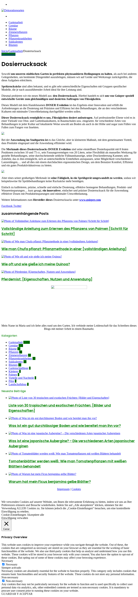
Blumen (13, 44)
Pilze (11, 381)
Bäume (13, 28)
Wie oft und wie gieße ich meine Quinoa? (35, 264)
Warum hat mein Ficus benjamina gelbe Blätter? (50, 481)
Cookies (76, 489)
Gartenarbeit (16, 22)
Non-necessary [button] (9, 577)
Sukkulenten (16, 41)
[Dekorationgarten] (12, 10)
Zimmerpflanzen (18, 32)
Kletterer (14, 371)
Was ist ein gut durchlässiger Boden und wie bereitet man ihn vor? (65, 425)
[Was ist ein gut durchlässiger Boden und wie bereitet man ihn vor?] (53, 418)
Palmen (13, 374)
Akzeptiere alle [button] (35, 514)
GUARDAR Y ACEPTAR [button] (17, 593)
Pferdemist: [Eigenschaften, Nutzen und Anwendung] (46, 279)
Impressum (63, 489)
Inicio (4, 51)
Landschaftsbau (17, 384)
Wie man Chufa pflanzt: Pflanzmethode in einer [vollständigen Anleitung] (63, 249)
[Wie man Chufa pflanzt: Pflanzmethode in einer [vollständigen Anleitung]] (49, 241)
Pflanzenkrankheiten (20, 38)
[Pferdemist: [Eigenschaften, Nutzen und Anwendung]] (38, 271)
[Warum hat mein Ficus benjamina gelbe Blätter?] (42, 474)
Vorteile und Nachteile (21, 377)
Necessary (11, 564)
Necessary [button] (7, 560)
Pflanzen (14, 35)
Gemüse (13, 25)
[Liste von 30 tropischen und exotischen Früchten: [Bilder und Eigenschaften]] (59, 397)
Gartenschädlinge (18, 368)
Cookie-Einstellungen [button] (13, 514)
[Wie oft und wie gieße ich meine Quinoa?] (31, 256)
